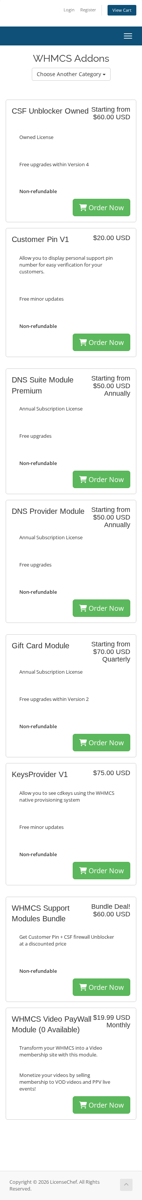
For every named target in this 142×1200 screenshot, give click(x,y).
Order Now (105, 207)
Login (69, 9)
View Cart (121, 10)
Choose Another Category (70, 74)
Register (88, 9)
